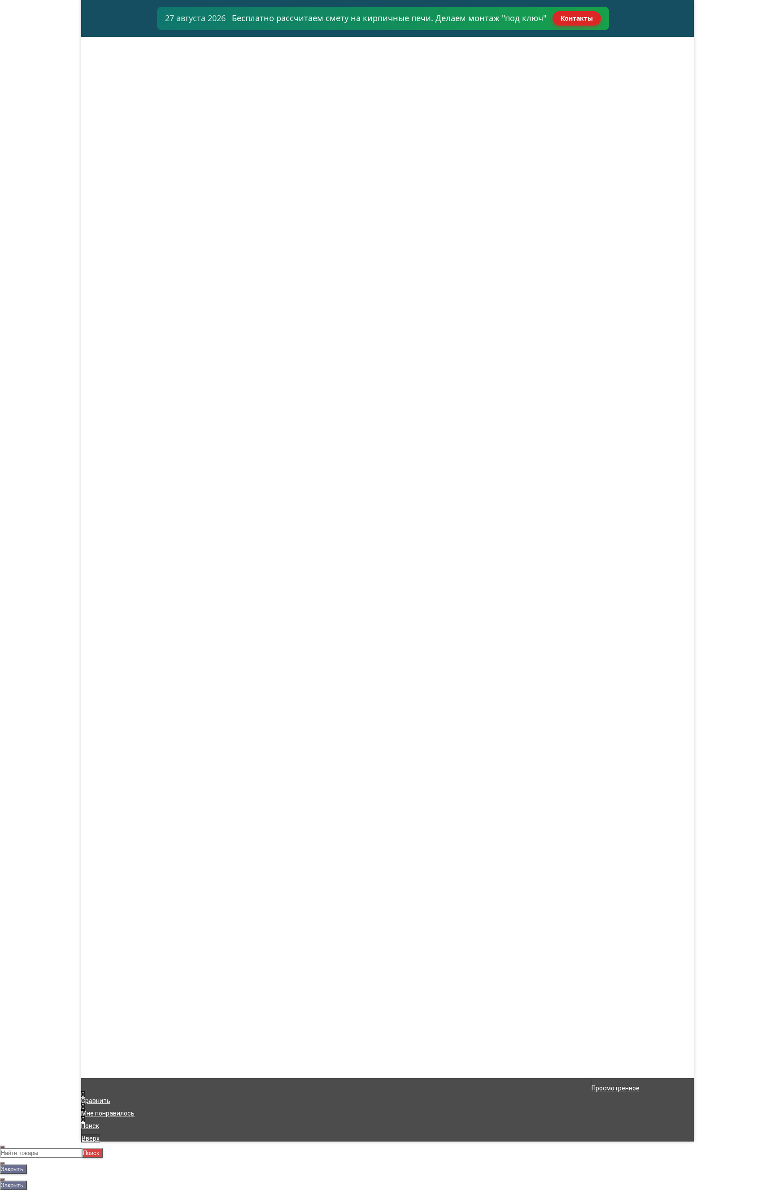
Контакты (577, 18)
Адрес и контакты (117, 53)
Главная (102, 40)
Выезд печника (112, 71)
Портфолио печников (121, 96)
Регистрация (506, 46)
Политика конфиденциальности (283, 1011)
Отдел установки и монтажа (132, 65)
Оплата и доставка (119, 46)
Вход (494, 40)
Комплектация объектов (127, 59)
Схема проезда (112, 90)
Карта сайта (253, 1004)
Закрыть (12, 1169)
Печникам (105, 78)
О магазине (107, 84)
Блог (97, 109)
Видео (99, 103)
